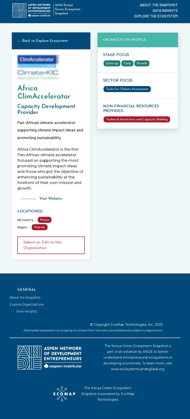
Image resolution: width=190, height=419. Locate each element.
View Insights (26, 311)
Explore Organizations (27, 304)
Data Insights (165, 10)
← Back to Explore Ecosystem (42, 41)
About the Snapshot (159, 5)
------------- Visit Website (41, 199)
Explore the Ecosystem (156, 16)
